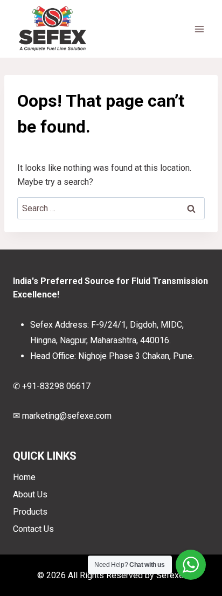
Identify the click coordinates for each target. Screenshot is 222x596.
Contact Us (33, 529)
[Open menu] (199, 28)
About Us (30, 494)
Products (30, 512)
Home (24, 477)
